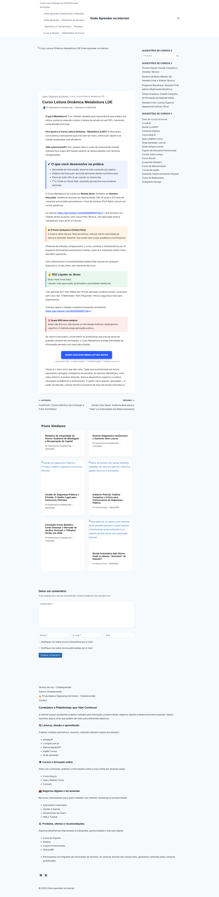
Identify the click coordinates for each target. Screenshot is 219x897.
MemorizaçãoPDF (52, 747)
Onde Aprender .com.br (154, 142)
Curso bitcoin (149, 158)
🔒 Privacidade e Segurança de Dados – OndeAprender (67, 696)
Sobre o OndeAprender (50, 691)
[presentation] (62, 475)
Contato (43, 700)
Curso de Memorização (154, 166)
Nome (44, 635)
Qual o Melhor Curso (152, 139)
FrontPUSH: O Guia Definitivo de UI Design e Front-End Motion (61, 404)
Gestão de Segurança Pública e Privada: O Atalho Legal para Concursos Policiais (62, 497)
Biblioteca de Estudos (73, 20)
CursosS (47, 784)
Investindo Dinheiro (152, 162)
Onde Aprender (51, 20)
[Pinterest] (46, 875)
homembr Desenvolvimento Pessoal (160, 174)
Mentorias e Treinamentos (58, 26)
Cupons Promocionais (54, 845)
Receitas (78, 26)
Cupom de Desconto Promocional (159, 150)
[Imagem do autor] (43, 107)
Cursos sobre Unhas (152, 154)
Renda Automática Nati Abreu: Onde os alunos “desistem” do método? (109, 556)
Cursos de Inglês (150, 170)
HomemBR (48, 849)
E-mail (77, 635)
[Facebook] (41, 875)
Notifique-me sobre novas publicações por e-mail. (67, 648)
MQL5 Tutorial (50, 817)
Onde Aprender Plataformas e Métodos (64, 13)
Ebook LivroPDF (150, 127)
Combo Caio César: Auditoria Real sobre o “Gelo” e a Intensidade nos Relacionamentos (111, 404)
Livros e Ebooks (51, 33)
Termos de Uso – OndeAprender (55, 687)
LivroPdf (146, 123)
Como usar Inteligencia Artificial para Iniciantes (59, 5)
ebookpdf (48, 739)
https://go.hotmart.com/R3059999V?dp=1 (80, 213)
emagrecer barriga (151, 181)
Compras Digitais (151, 131)
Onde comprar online (152, 146)
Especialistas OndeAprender (61, 107)
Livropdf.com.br (51, 743)
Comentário (46, 604)
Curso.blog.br (149, 135)
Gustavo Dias (101, 563)
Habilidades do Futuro (73, 33)
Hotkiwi (47, 842)
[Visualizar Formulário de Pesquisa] (178, 18)
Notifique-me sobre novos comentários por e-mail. (67, 642)
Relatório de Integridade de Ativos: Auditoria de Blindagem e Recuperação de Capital (62, 439)
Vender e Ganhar (51, 809)
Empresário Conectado (54, 805)
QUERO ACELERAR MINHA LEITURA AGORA (86, 355)
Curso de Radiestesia (153, 178)
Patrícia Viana (101, 507)
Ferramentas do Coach (54, 813)
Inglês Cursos (50, 751)
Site (108, 635)
